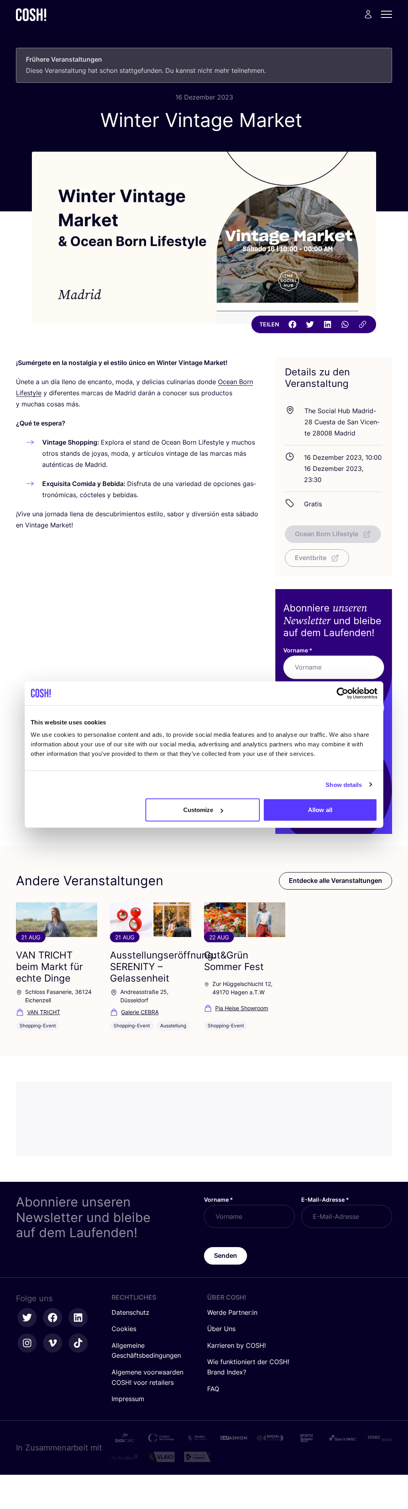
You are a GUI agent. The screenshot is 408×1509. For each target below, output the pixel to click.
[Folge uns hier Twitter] (27, 1317)
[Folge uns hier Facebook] (52, 1317)
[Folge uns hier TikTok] (78, 1343)
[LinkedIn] (327, 324)
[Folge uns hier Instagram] (27, 1343)
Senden (225, 1255)
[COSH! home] (31, 14)
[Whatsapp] (345, 324)
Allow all (320, 809)
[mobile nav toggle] (389, 14)
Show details (344, 784)
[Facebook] (292, 324)
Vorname (297, 650)
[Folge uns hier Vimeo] (52, 1343)
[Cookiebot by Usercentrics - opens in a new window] (342, 693)
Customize (198, 809)
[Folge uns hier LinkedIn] (78, 1317)
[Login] (368, 14)
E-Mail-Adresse (325, 1199)
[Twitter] (310, 324)
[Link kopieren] (362, 324)
